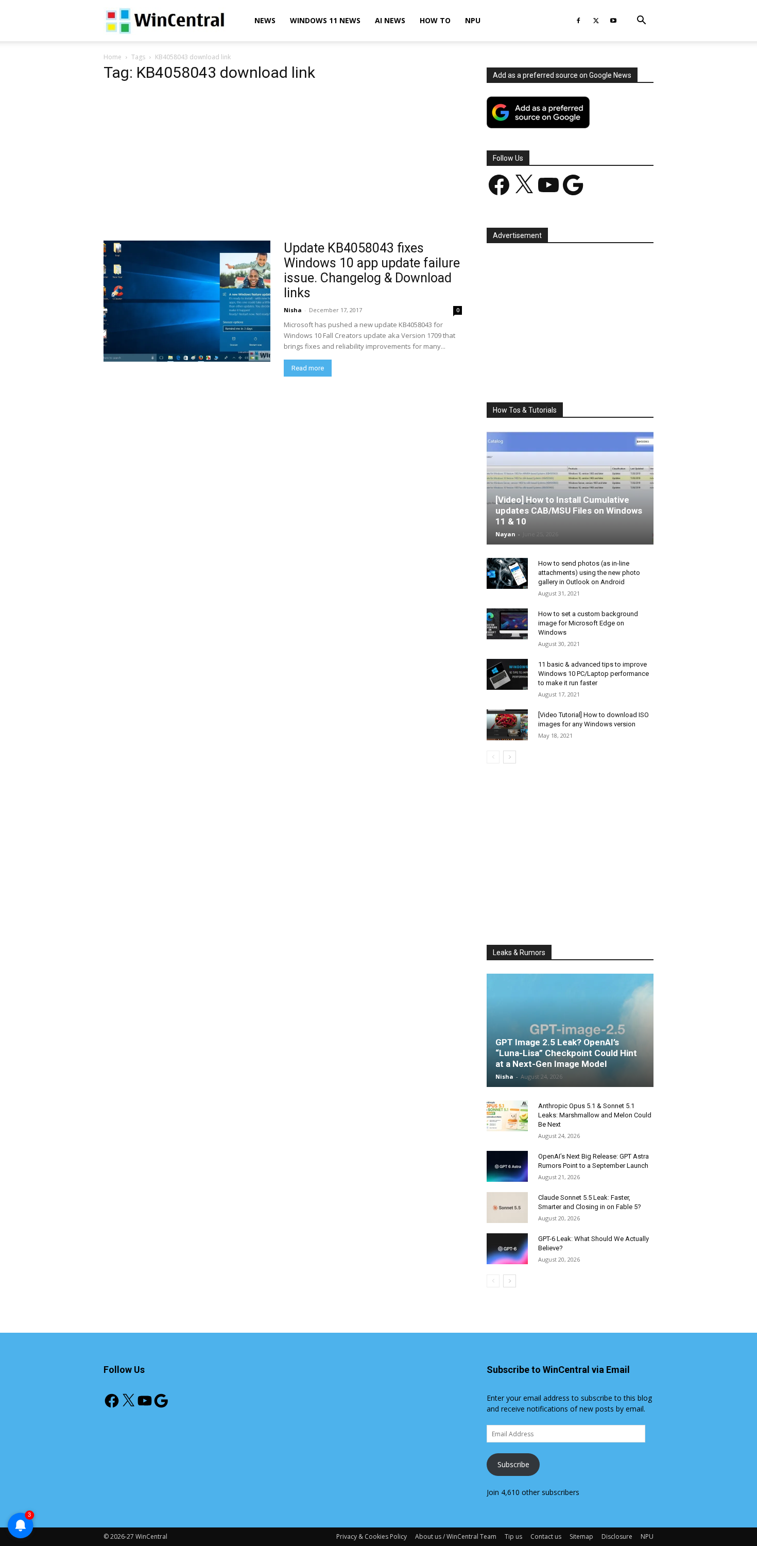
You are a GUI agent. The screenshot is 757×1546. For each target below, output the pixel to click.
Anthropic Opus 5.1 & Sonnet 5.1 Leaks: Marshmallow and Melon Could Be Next (594, 1115)
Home (113, 57)
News (265, 20)
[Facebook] (578, 20)
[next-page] (509, 757)
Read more (307, 368)
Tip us (513, 1536)
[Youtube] (613, 20)
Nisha (293, 310)
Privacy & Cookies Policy (371, 1536)
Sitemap (581, 1536)
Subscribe (513, 1464)
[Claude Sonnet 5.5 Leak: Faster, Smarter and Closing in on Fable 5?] (507, 1207)
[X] (596, 20)
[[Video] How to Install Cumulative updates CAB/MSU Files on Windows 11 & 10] (570, 488)
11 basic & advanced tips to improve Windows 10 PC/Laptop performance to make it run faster (593, 673)
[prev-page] (493, 757)
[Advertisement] (283, 164)
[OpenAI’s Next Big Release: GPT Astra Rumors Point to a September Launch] (507, 1166)
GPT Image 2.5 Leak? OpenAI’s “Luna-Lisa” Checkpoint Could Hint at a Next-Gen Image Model (566, 1053)
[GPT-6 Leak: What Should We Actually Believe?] (507, 1248)
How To (435, 20)
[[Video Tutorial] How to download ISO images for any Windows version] (507, 724)
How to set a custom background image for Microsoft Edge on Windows (588, 623)
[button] (641, 21)
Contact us (545, 1536)
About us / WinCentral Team (455, 1536)
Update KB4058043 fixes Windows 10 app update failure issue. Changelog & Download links (372, 270)
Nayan (505, 534)
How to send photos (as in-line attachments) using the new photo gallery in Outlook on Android (589, 572)
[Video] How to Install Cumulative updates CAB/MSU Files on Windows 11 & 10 (568, 510)
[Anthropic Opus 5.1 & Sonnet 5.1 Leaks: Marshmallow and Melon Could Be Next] (507, 1115)
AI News (390, 20)
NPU (472, 20)
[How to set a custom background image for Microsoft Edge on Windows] (507, 623)
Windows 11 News (325, 20)
